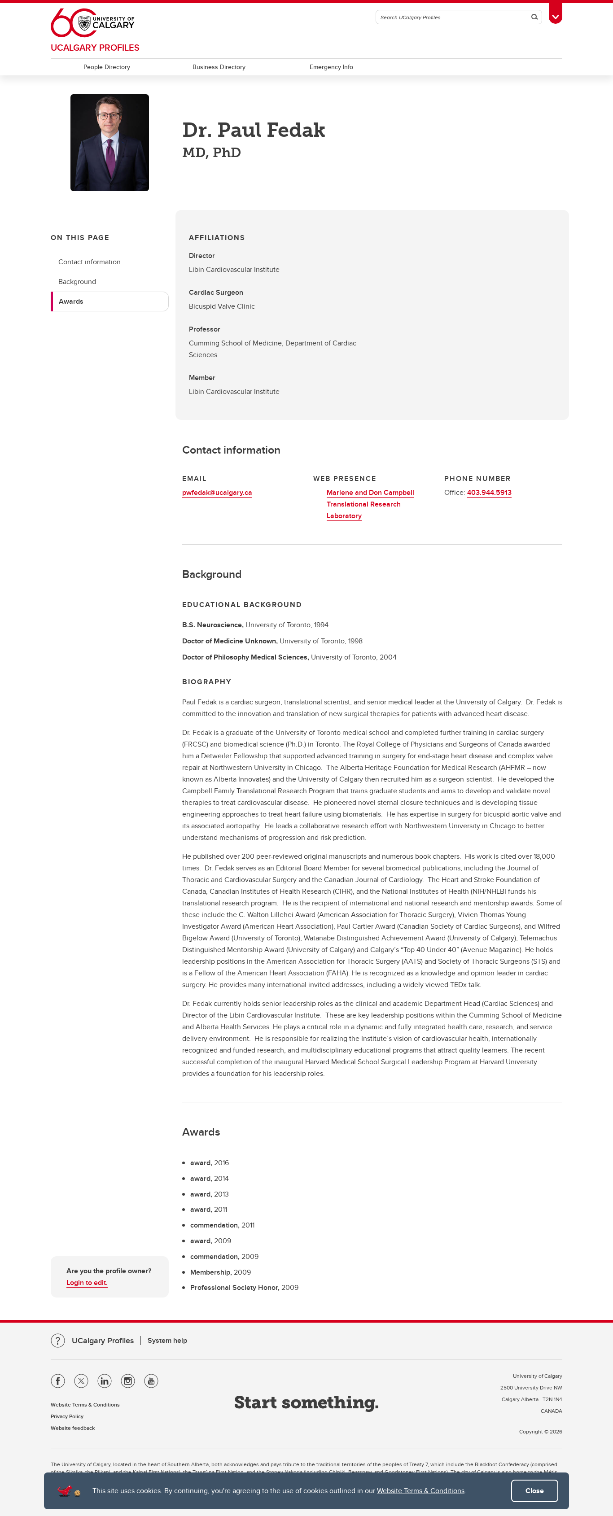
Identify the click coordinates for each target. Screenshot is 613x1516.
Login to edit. (87, 1282)
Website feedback (73, 1428)
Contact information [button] (89, 262)
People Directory (106, 66)
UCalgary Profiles (95, 47)
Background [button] (77, 281)
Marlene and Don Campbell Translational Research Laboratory (370, 504)
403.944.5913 (489, 492)
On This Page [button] (80, 237)
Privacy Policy (67, 1416)
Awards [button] (71, 301)
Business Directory (219, 66)
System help (167, 1340)
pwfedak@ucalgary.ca (217, 492)
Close (534, 1490)
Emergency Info (331, 66)
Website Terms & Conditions (420, 1490)
